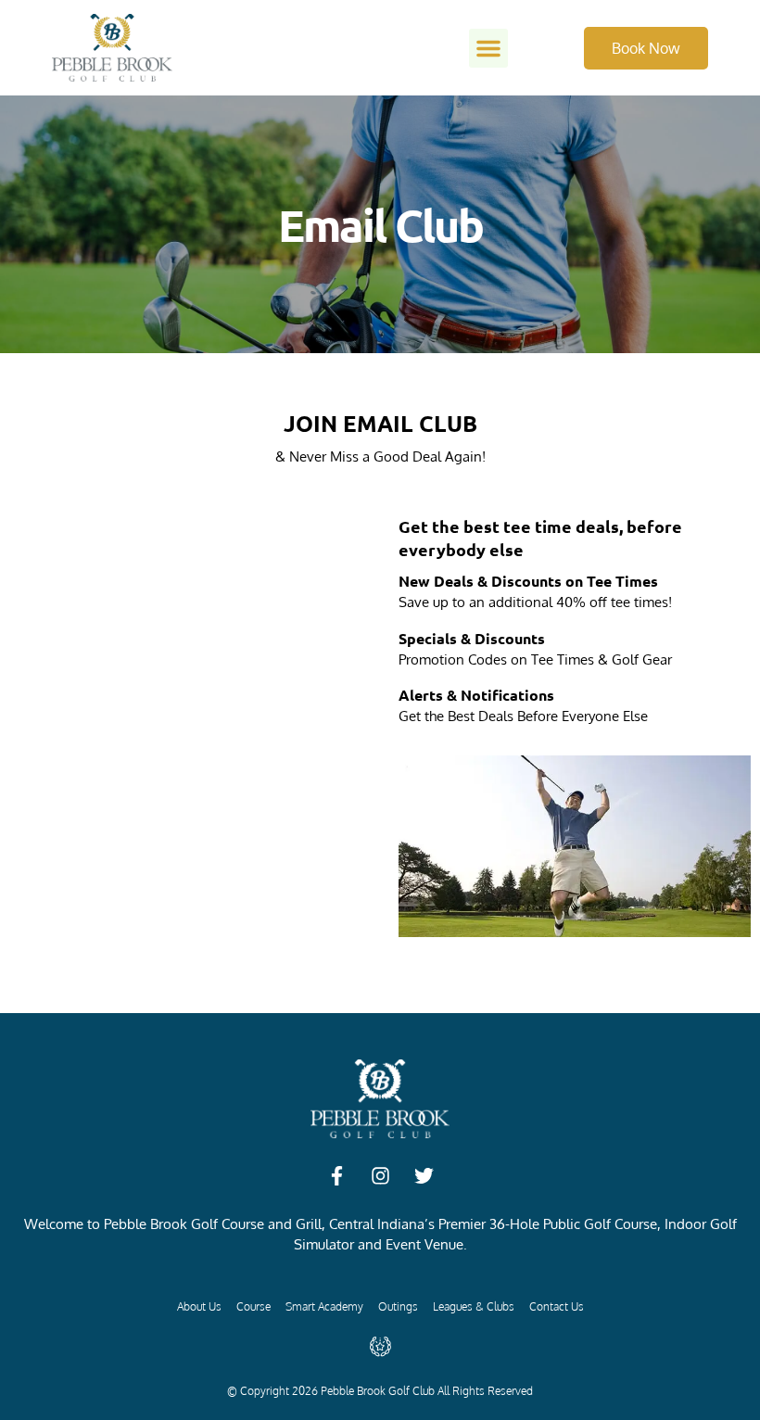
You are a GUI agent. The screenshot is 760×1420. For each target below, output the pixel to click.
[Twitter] (423, 1176)
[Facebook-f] (336, 1176)
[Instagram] (380, 1176)
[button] (488, 48)
